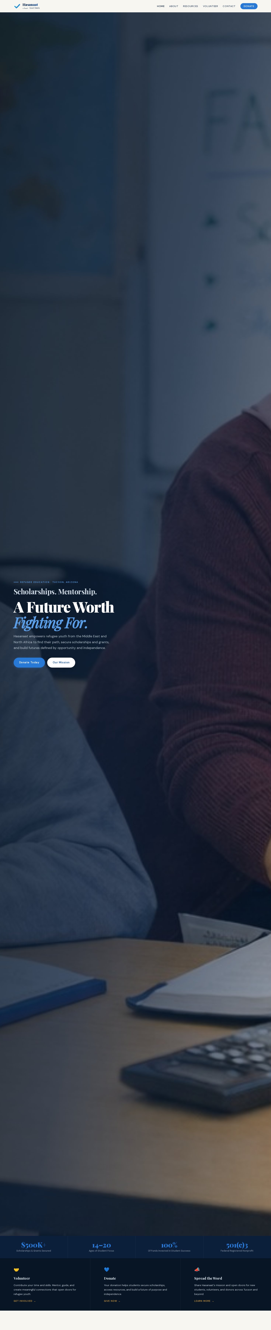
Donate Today (29, 662)
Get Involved (23, 1301)
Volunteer (210, 6)
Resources (190, 6)
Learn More (202, 1301)
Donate (249, 6)
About (173, 6)
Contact (229, 6)
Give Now (110, 1301)
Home (161, 6)
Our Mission (61, 662)
